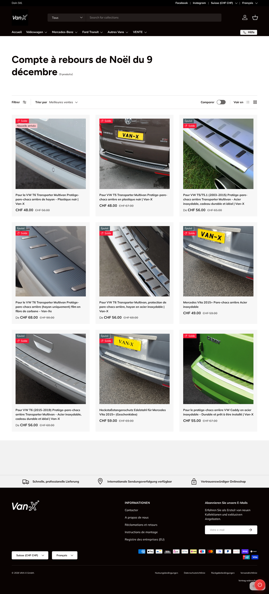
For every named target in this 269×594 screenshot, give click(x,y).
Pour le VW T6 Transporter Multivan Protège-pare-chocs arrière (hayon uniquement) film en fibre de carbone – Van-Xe (48, 306)
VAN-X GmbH (27, 572)
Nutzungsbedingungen (166, 572)
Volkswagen (34, 32)
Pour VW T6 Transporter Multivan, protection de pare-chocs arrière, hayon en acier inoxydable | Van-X (132, 306)
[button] (255, 17)
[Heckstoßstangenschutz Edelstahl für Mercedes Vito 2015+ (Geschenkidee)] (134, 369)
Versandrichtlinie (248, 572)
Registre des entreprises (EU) (145, 539)
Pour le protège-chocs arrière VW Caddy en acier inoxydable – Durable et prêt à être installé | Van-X (218, 412)
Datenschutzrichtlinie (194, 572)
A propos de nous (137, 517)
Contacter (131, 510)
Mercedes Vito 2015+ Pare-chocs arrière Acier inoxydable (215, 304)
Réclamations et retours (141, 525)
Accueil (17, 32)
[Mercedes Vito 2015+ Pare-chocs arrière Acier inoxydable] (218, 261)
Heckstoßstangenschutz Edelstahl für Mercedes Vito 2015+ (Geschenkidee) (132, 412)
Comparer (207, 102)
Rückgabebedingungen (223, 572)
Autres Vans (116, 32)
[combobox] (135, 17)
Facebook (181, 3)
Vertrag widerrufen (247, 580)
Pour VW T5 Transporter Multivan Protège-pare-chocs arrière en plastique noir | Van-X (133, 197)
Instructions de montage (141, 532)
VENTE (138, 32)
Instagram (199, 3)
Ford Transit (90, 32)
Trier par (41, 102)
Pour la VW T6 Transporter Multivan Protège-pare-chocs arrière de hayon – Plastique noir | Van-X (47, 199)
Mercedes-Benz (62, 32)
